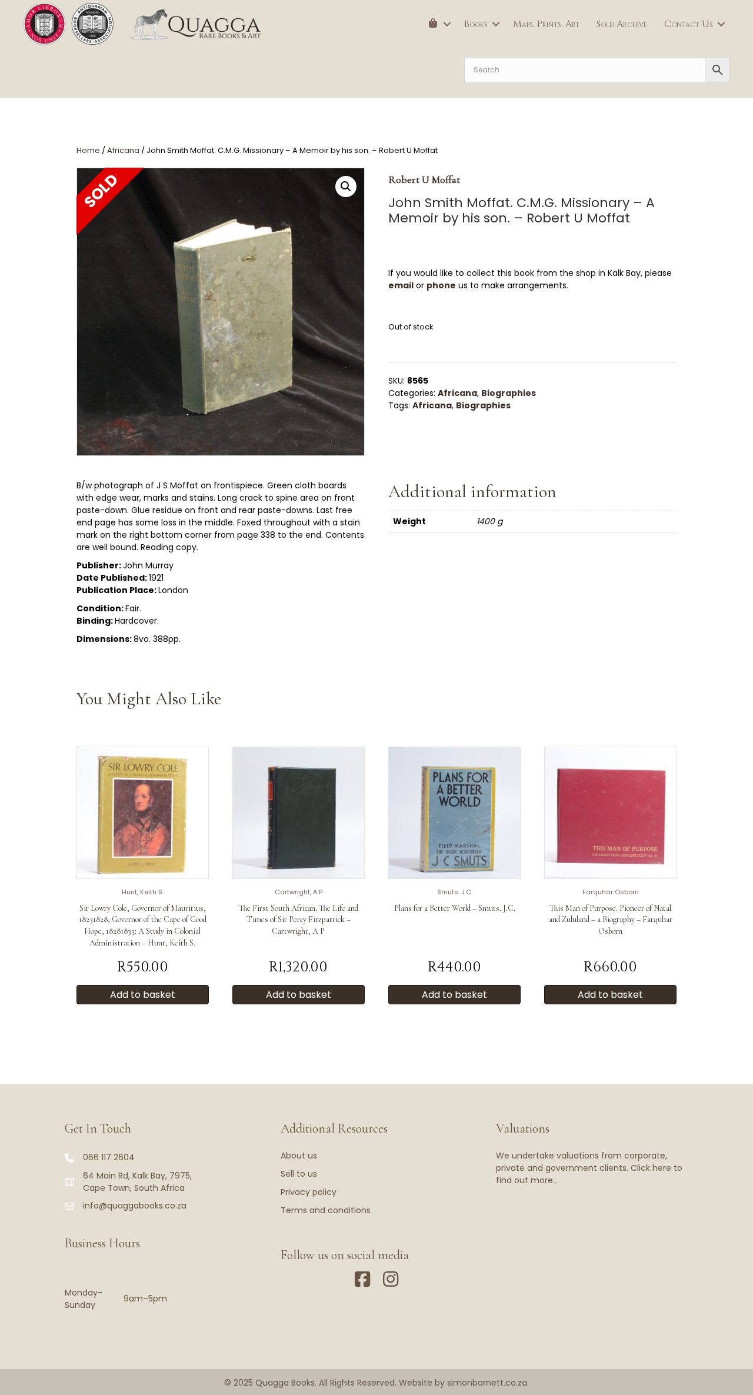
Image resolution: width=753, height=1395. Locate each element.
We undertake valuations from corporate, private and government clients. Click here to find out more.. (589, 1168)
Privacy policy (308, 1192)
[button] (447, 24)
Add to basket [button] (142, 994)
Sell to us (299, 1174)
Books (476, 24)
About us (299, 1155)
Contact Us (688, 24)
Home (88, 150)
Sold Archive (622, 24)
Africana (123, 150)
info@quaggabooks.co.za (134, 1205)
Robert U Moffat (424, 179)
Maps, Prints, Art (546, 24)
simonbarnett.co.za (487, 1383)
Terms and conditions (326, 1210)
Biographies (508, 393)
